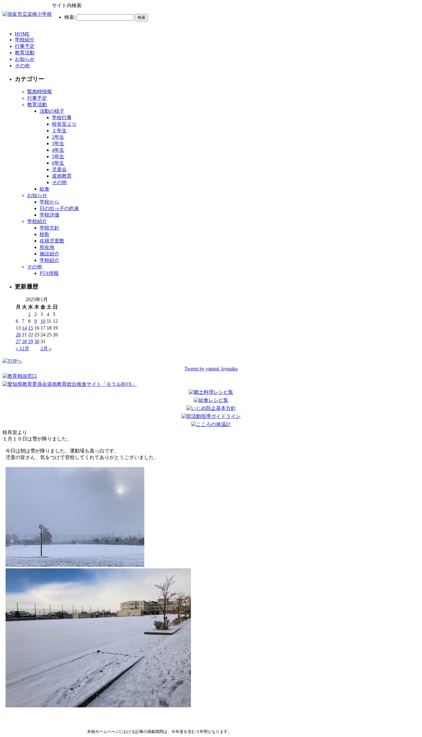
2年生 (58, 137)
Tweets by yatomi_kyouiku (211, 368)
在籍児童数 (52, 240)
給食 (44, 189)
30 (36, 341)
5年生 (58, 156)
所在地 (47, 247)
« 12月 (22, 348)
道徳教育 (62, 176)
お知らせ (25, 59)
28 (24, 341)
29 (30, 341)
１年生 (59, 130)
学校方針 (49, 227)
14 (24, 328)
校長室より (64, 124)
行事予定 (25, 46)
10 (42, 321)
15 (30, 328)
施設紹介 (49, 253)
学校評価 (49, 214)
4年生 (58, 150)
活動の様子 (52, 111)
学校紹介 (25, 39)
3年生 (58, 143)
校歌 (44, 234)
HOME (22, 33)
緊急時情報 (39, 91)
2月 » (46, 348)
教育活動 (25, 52)
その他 (22, 65)
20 (18, 334)
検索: (69, 17)
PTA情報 (49, 273)
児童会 (59, 169)
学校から (49, 201)
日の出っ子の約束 (59, 208)
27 (18, 341)
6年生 (58, 163)
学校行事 (62, 117)
